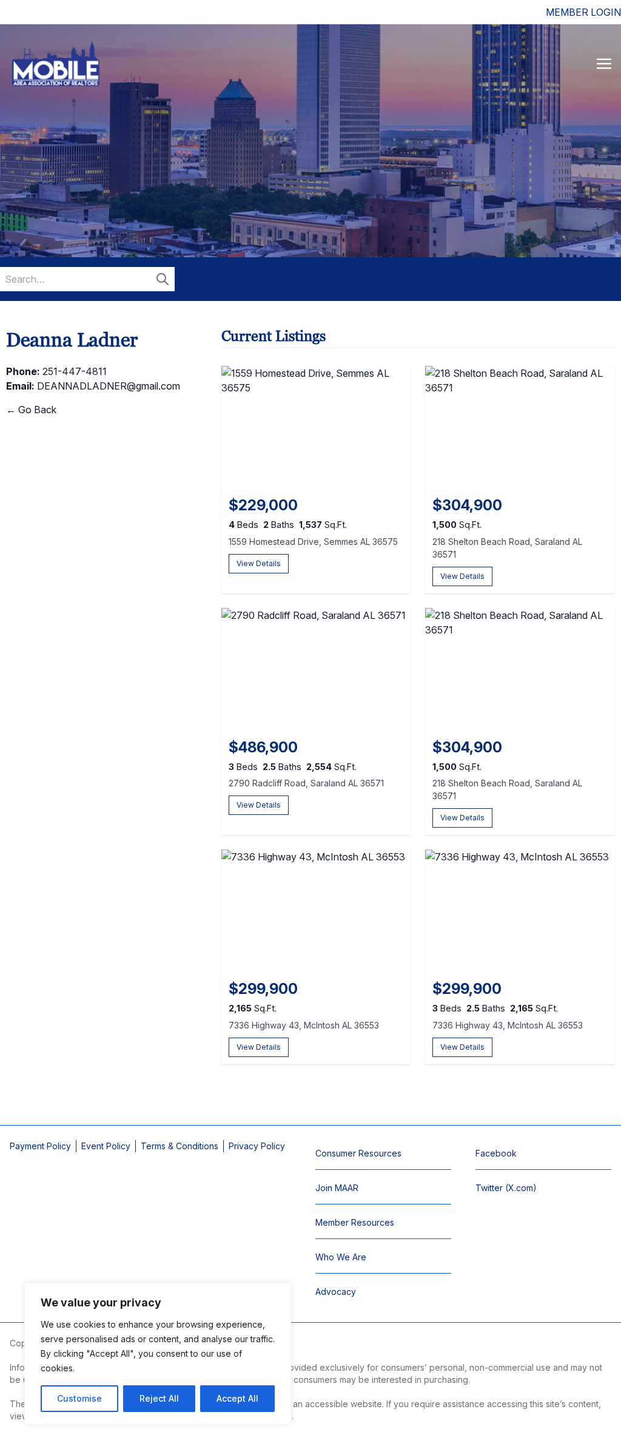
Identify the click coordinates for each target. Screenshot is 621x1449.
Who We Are (340, 1257)
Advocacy (335, 1291)
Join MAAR (336, 1188)
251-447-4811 (74, 371)
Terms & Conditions (179, 1146)
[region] (157, 1354)
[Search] (162, 279)
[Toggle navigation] (604, 63)
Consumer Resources (358, 1153)
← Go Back (31, 410)
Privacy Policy (257, 1146)
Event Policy (105, 1146)
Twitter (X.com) (506, 1188)
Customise (79, 1398)
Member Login (583, 12)
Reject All (159, 1398)
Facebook (496, 1153)
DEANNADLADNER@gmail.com (108, 386)
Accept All (237, 1398)
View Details (259, 563)
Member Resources (354, 1222)
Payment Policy (40, 1146)
